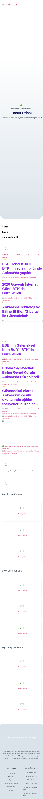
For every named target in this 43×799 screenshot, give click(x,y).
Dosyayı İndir (22, 514)
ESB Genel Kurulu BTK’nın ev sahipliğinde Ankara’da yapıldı (22, 268)
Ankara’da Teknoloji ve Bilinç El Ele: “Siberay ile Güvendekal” (21, 311)
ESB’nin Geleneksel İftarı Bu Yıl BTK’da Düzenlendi (18, 349)
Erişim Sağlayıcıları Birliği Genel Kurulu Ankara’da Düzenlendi (20, 372)
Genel (4, 260)
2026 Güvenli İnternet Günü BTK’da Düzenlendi (20, 288)
